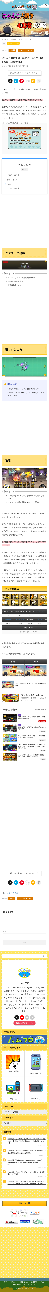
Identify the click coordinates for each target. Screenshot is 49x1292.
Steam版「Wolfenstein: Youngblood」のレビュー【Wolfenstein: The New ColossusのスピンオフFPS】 (26, 1162)
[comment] (33, 81)
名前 (4, 931)
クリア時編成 (14, 188)
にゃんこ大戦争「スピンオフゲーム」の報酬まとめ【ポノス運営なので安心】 (31, 736)
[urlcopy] (38, 81)
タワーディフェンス (25, 50)
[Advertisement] (24, 221)
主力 (19, 715)
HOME (5, 1282)
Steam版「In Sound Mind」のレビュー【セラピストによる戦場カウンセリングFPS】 (27, 1152)
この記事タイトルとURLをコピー (25, 73)
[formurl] (27, 1017)
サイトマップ (32, 1284)
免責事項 (34, 1282)
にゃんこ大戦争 (11, 893)
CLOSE (24, 169)
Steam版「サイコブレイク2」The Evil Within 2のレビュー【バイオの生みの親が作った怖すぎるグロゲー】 (27, 1141)
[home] (32, 1017)
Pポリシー (43, 1282)
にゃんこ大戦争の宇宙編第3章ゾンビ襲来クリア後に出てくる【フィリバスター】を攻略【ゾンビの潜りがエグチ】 (31, 746)
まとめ (41, 698)
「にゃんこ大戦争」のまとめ (32, 695)
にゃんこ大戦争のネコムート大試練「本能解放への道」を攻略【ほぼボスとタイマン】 (31, 755)
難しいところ (12, 180)
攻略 (9, 184)
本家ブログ (13, 1282)
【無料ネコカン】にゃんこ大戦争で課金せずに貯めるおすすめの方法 (31, 717)
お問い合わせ (24, 1282)
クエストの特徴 (13, 175)
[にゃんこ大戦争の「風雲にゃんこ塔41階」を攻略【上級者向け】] (16, 81)
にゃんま (39, 619)
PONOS (12, 50)
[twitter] (10, 81)
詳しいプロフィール (24, 1023)
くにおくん (39, 611)
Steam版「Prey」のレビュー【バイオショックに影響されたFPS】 (26, 1173)
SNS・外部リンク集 (19, 1284)
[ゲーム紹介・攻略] (24, 8)
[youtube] (22, 1017)
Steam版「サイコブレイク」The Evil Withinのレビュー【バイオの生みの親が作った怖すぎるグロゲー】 (27, 1183)
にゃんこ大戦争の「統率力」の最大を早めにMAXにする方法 (32, 728)
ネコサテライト (8, 619)
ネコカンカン (20, 619)
